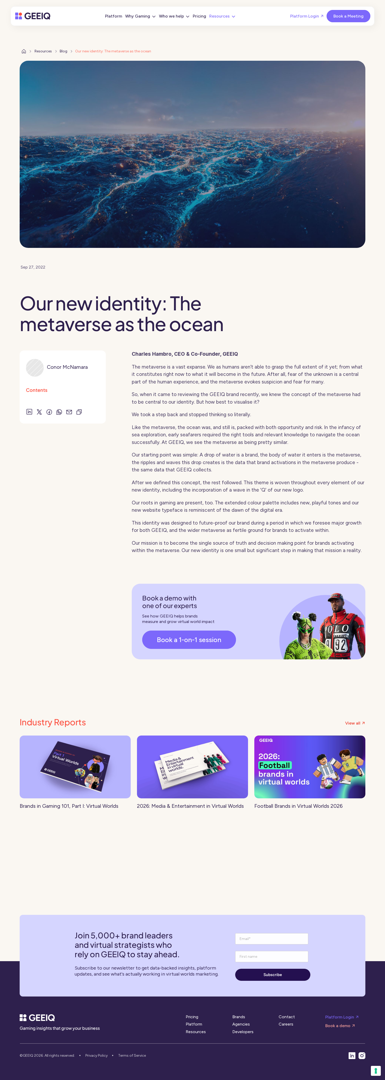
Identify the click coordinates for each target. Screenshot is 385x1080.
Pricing (192, 1016)
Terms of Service (132, 1055)
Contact (287, 1016)
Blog (63, 51)
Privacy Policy (96, 1055)
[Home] (32, 16)
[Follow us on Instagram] (362, 1055)
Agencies (241, 1024)
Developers (243, 1031)
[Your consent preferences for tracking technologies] (376, 1071)
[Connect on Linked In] (352, 1055)
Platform (194, 1024)
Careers (286, 1024)
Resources (43, 51)
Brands (238, 1016)
